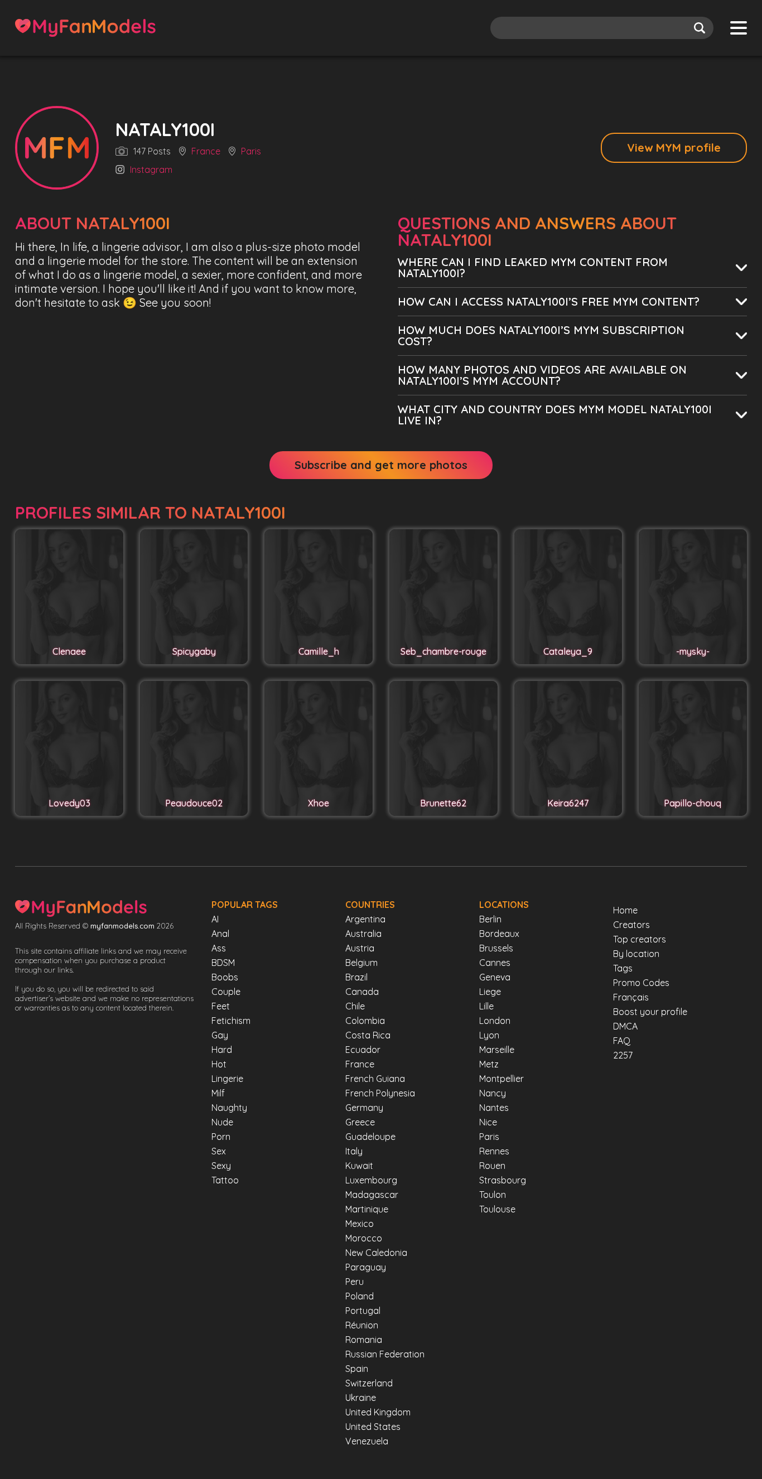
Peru (354, 1281)
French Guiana (375, 1078)
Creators (631, 924)
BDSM (223, 962)
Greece (360, 1122)
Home (625, 910)
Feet (220, 1006)
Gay (219, 1035)
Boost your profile (650, 1011)
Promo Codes (641, 982)
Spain (356, 1368)
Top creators (639, 939)
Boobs (224, 977)
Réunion (361, 1325)
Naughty (229, 1107)
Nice (488, 1122)
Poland (359, 1296)
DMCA (625, 1026)
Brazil (356, 977)
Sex (218, 1151)
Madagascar (371, 1194)
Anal (220, 933)
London (494, 1020)
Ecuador (362, 1049)
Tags (623, 968)
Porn (220, 1136)
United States (373, 1426)
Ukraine (360, 1397)
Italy (354, 1151)
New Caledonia (376, 1252)
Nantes (494, 1107)
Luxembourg (371, 1180)
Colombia (365, 1020)
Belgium (361, 962)
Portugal (362, 1310)
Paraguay (365, 1267)
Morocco (363, 1238)
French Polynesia (380, 1093)
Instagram (151, 170)
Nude (222, 1122)
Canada (362, 991)
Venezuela (366, 1441)
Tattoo (225, 1180)
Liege (490, 991)
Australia (363, 933)
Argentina (365, 919)
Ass (218, 948)
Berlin (490, 919)
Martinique (366, 1209)
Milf (218, 1093)
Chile (355, 1006)
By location (636, 953)
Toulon (492, 1194)
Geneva (494, 977)
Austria (359, 948)
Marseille (496, 1049)
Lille (486, 1006)
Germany (364, 1107)
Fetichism (230, 1020)
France (205, 152)
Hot (218, 1064)
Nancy (492, 1093)
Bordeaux (499, 933)
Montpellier (501, 1078)
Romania (363, 1339)
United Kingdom (378, 1412)
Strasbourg (502, 1180)
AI (215, 919)
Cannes (494, 962)
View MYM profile (674, 147)
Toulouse (497, 1209)
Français (631, 997)
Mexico (359, 1223)
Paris (251, 152)
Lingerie (227, 1078)
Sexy (221, 1165)
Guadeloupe (370, 1136)
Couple (225, 991)
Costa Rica (367, 1035)
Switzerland (369, 1383)
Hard (221, 1049)
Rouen (492, 1165)
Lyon (489, 1035)
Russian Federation (385, 1354)
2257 (623, 1055)
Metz (489, 1064)
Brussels (496, 948)
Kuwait (359, 1165)
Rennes (494, 1151)
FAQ (621, 1040)
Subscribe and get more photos (381, 465)
